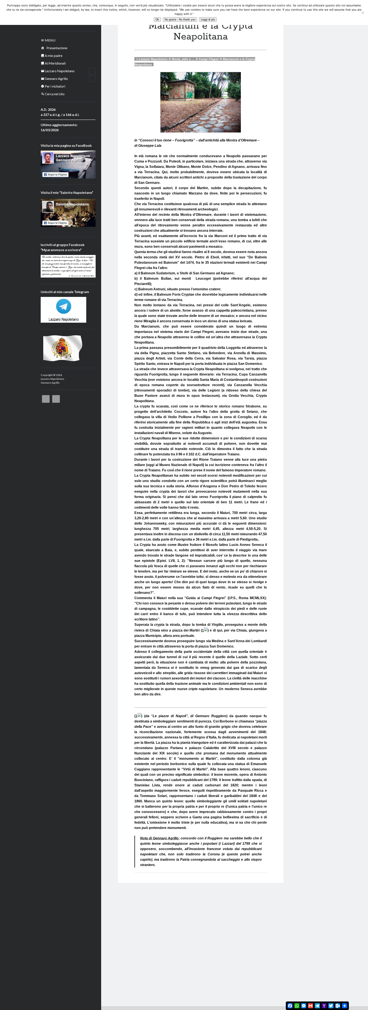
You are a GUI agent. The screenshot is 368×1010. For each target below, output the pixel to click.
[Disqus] (200, 936)
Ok (157, 19)
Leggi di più (208, 19)
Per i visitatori (55, 86)
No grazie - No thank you (180, 19)
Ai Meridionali (55, 63)
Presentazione (56, 48)
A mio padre (53, 55)
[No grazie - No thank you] (363, 12)
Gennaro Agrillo (56, 78)
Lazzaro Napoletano (60, 71)
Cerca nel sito (55, 94)
